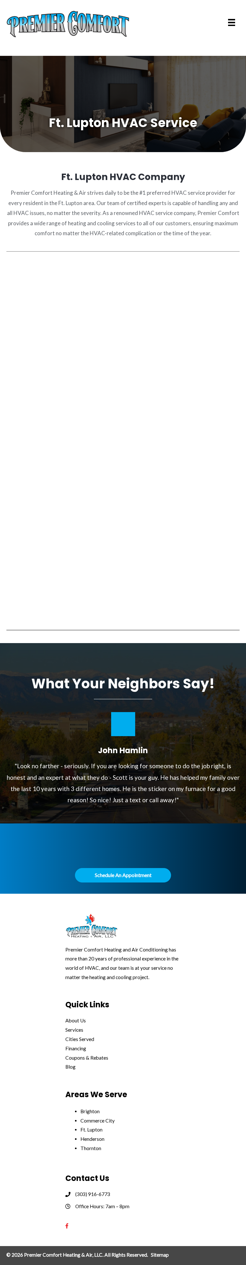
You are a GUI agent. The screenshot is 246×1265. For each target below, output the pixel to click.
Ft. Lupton (91, 1129)
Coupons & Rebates (86, 1058)
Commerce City (97, 1120)
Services (74, 1030)
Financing (75, 1048)
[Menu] (232, 22)
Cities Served (79, 1039)
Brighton (90, 1111)
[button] (123, 875)
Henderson (92, 1139)
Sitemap (160, 1255)
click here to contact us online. (159, 856)
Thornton (90, 1148)
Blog (70, 1067)
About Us (75, 1020)
